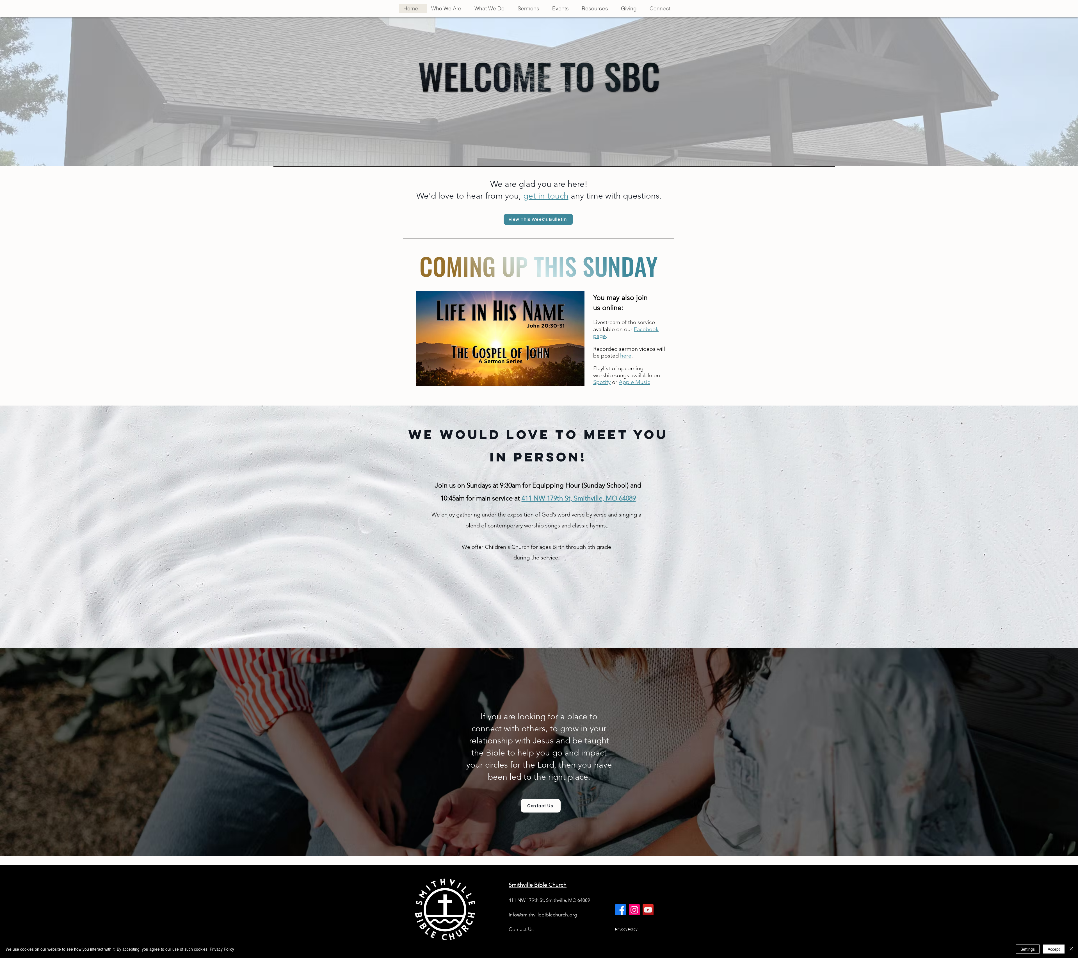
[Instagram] (634, 909)
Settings (1027, 949)
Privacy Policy (626, 929)
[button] (448, 8)
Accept (1054, 949)
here (625, 355)
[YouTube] (648, 909)
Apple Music (634, 382)
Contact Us (521, 929)
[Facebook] (620, 909)
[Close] (1071, 949)
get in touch (545, 196)
